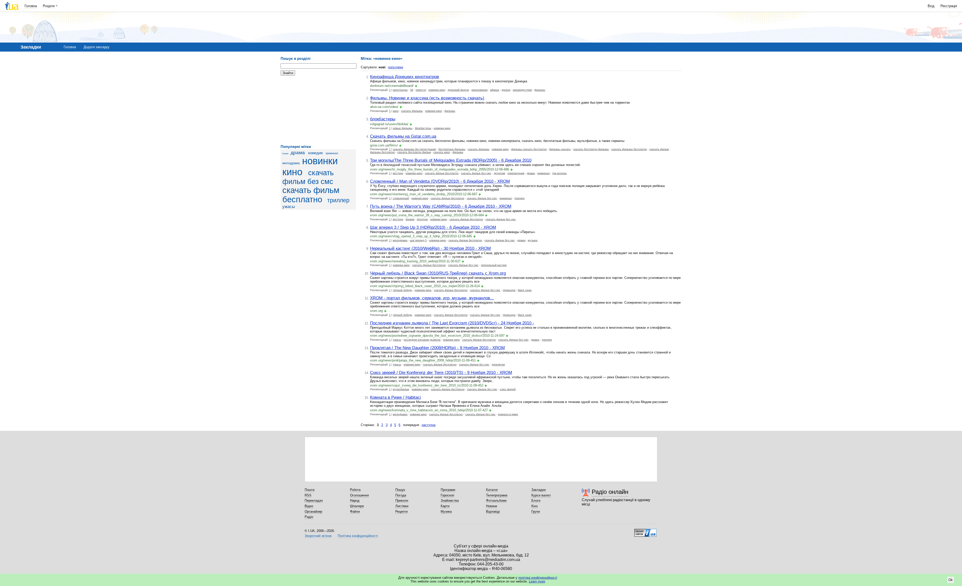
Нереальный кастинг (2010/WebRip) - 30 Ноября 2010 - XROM (430, 248)
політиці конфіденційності (537, 577)
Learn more (537, 581)
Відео (309, 506)
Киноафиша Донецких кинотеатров (404, 76)
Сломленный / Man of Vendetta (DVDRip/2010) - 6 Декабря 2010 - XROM (440, 181)
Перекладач (314, 500)
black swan (525, 290)
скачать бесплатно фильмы (591, 149)
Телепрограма (496, 495)
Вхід (931, 6)
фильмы (539, 89)
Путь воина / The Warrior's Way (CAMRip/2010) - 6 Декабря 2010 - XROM (440, 206)
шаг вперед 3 (418, 240)
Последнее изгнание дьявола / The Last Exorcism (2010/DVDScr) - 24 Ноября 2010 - (452, 322)
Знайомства (450, 500)
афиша (494, 89)
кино (396, 110)
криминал (332, 153)
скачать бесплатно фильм (414, 152)
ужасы (288, 206)
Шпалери (357, 506)
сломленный (401, 198)
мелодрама (291, 163)
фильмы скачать (560, 149)
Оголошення (359, 495)
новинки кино (436, 89)
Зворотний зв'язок (318, 536)
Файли (355, 511)
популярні (395, 67)
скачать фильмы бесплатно (629, 149)
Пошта (309, 490)
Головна (31, 6)
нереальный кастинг (494, 265)
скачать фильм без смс (476, 173)
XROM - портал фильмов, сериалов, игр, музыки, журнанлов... (432, 297)
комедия (315, 153)
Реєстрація (948, 6)
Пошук (400, 490)
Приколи (401, 500)
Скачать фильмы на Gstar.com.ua (403, 136)
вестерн (398, 173)
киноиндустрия (522, 89)
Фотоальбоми (496, 500)
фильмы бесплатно (382, 152)
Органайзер (313, 511)
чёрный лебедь (402, 290)
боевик (285, 153)
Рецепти (401, 511)
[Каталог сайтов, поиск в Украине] (645, 531)
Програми (448, 490)
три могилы (559, 173)
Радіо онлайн (610, 491)
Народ (354, 500)
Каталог (492, 490)
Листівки (401, 506)
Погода (400, 495)
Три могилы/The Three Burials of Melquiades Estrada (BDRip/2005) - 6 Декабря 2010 (450, 160)
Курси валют (541, 495)
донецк (506, 89)
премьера (509, 290)
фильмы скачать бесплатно (529, 149)
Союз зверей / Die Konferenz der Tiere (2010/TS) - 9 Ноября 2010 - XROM (441, 372)
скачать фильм (659, 149)
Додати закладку (96, 47)
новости (421, 89)
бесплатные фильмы (451, 149)
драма (298, 152)
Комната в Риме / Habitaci (395, 397)
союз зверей (508, 389)
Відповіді (493, 511)
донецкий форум (458, 89)
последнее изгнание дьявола (422, 339)
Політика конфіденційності (358, 536)
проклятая (498, 364)
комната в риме (508, 414)
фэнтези (422, 219)
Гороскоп (447, 495)
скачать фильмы (412, 110)
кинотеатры (400, 89)
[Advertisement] (318, 110)
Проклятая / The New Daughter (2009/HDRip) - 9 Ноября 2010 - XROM (437, 347)
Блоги (535, 500)
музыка (532, 240)
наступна (428, 425)
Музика (446, 511)
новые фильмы (402, 128)
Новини (491, 506)
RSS (308, 495)
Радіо (309, 517)
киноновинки (479, 89)
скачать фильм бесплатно (310, 195)
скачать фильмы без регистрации (414, 149)
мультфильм (401, 389)
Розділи (49, 6)
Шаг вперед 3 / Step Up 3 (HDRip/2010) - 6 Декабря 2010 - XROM (433, 227)
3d (411, 89)
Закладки (538, 490)
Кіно (534, 506)
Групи (535, 511)
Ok (950, 580)
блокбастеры (382, 118)
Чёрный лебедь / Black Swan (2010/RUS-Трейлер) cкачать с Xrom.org (438, 273)
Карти (445, 506)
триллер (338, 200)
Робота (355, 490)
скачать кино (441, 152)
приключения (516, 173)
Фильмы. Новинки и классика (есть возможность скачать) (427, 97)
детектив (499, 173)
